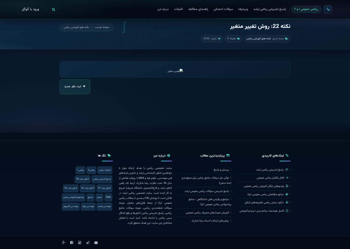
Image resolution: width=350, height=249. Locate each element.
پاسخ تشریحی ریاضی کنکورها (148, 213)
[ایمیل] (96, 242)
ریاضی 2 (91, 170)
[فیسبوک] (72, 242)
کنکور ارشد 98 (82, 179)
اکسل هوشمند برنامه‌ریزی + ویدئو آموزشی (262, 211)
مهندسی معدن (104, 206)
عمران (99, 197)
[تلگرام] (88, 242)
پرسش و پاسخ (221, 170)
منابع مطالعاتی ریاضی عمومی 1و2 (266, 195)
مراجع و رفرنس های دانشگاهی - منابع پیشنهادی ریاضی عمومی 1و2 (210, 201)
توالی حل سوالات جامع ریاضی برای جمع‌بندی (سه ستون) (206, 180)
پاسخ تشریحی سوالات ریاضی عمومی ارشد (207, 191)
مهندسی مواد (88, 206)
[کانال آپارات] (79, 242)
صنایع (90, 197)
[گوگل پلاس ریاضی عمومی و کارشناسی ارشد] (64, 242)
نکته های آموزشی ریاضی (76, 27)
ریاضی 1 (80, 170)
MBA (108, 197)
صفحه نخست (102, 27)
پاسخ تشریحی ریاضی (102, 179)
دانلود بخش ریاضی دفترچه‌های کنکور (264, 203)
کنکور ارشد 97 (104, 188)
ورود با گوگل (30, 9)
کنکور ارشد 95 (70, 188)
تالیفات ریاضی (105, 170)
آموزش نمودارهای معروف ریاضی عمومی (207, 213)
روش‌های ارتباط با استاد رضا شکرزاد (210, 221)
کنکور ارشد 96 (87, 188)
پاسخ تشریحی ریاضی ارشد (270, 170)
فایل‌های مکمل (136, 203)
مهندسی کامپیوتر (70, 206)
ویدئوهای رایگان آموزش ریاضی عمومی (264, 186)
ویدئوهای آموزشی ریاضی (73, 197)
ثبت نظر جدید (73, 86)
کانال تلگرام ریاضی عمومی (271, 178)
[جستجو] (53, 9)
